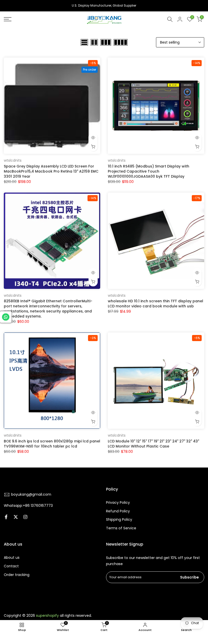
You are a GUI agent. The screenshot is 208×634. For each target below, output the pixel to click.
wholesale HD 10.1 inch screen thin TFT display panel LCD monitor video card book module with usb (155, 304)
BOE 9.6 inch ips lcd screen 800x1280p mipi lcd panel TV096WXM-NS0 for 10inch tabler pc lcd (52, 444)
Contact (11, 566)
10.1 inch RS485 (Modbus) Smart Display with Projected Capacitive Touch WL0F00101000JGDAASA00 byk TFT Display (148, 171)
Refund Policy (118, 511)
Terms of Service (121, 528)
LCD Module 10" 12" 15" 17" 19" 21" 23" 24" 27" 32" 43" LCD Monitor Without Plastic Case (153, 444)
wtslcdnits (13, 160)
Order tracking (16, 574)
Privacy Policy (118, 502)
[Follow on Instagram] (25, 517)
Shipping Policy (119, 519)
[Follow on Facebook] (6, 517)
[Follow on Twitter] (15, 517)
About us (12, 557)
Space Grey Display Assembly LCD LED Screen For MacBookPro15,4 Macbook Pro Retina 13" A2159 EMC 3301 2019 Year (51, 171)
